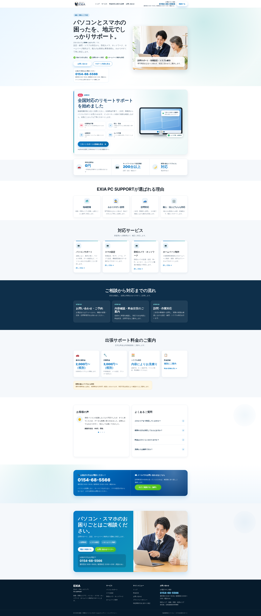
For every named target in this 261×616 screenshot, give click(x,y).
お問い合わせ (130, 4)
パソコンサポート (112, 589)
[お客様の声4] (104, 432)
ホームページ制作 (112, 600)
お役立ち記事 (119, 4)
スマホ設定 (109, 593)
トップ (97, 4)
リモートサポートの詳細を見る (93, 144)
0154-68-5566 (94, 479)
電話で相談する (86, 549)
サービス (104, 4)
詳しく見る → (80, 268)
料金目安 (112, 4)
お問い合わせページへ (105, 549)
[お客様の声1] (98, 432)
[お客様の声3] (102, 432)
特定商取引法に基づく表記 (141, 603)
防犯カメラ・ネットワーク (114, 596)
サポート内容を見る (102, 64)
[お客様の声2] (100, 432)
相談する (182, 4)
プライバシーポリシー (140, 600)
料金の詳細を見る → (170, 368)
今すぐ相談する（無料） (148, 487)
